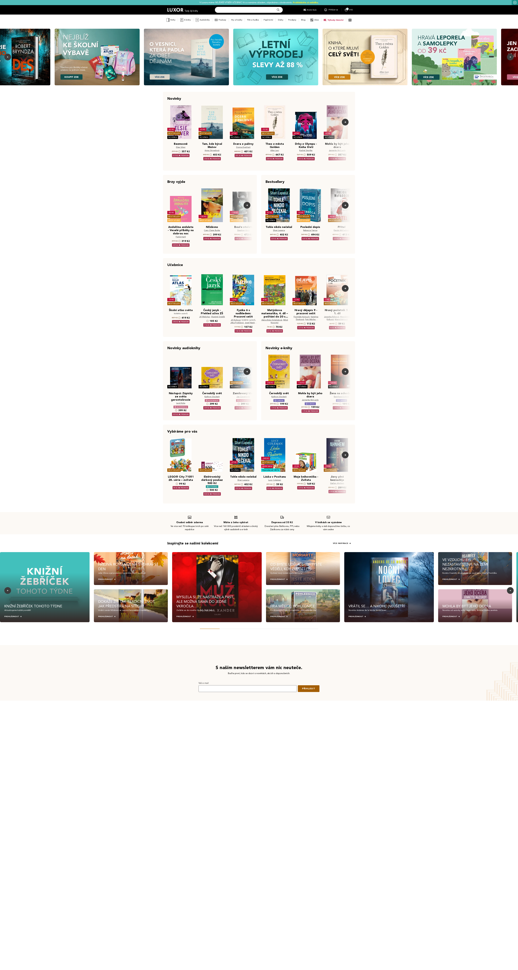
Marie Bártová (341, 319)
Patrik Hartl (181, 237)
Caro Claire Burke (212, 230)
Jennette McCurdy (337, 150)
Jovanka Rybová (331, 317)
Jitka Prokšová (236, 323)
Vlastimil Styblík (218, 317)
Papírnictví (268, 20)
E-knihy (187, 20)
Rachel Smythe (305, 150)
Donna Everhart (243, 147)
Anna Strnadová (212, 150)
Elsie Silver (180, 147)
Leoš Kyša (180, 403)
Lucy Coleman (274, 480)
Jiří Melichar (204, 317)
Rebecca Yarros (310, 230)
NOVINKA (172, 137)
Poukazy (222, 20)
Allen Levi (274, 150)
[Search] (278, 9)
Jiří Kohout (236, 320)
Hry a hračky (236, 20)
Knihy (173, 20)
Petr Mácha (310, 319)
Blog (303, 20)
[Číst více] (97, 57)
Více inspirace (340, 543)
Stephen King (243, 230)
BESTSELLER (174, 133)
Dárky (280, 20)
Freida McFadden (342, 230)
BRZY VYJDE (174, 220)
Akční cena (267, 466)
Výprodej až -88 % (270, 470)
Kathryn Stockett (212, 397)
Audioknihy (205, 20)
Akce (316, 20)
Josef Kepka (250, 323)
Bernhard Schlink (341, 397)
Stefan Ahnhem (337, 483)
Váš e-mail (204, 683)
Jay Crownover (243, 397)
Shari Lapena (279, 230)
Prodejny (292, 20)
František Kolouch (302, 317)
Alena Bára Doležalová (271, 320)
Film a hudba (253, 20)
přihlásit (308, 688)
